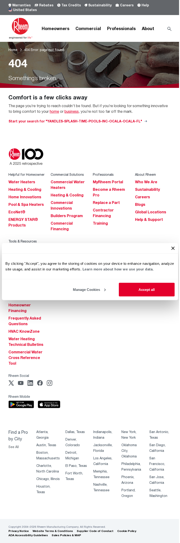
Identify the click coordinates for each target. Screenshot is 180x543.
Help (145, 5)
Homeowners (55, 28)
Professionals (121, 28)
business (71, 111)
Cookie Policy (126, 531)
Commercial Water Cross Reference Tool (25, 358)
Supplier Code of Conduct (95, 531)
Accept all (147, 289)
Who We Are (146, 182)
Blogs (140, 204)
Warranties (21, 5)
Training (100, 223)
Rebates (46, 5)
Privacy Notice (18, 531)
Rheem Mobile (19, 396)
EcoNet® (16, 212)
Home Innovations (24, 197)
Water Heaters (21, 182)
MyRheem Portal (108, 182)
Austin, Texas (46, 445)
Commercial (88, 28)
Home (12, 50)
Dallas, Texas (75, 432)
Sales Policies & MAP (66, 535)
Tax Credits (71, 5)
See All (13, 447)
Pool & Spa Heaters (26, 204)
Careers (127, 5)
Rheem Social (18, 376)
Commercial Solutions (67, 174)
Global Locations (150, 212)
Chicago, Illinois (48, 479)
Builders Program (67, 215)
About (148, 28)
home (54, 111)
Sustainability (100, 5)
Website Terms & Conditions (53, 531)
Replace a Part (106, 202)
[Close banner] (173, 248)
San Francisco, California (157, 463)
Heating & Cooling (24, 189)
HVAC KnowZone (24, 331)
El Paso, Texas (76, 466)
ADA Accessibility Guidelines (28, 535)
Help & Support (149, 219)
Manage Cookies (86, 289)
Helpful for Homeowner (26, 174)
